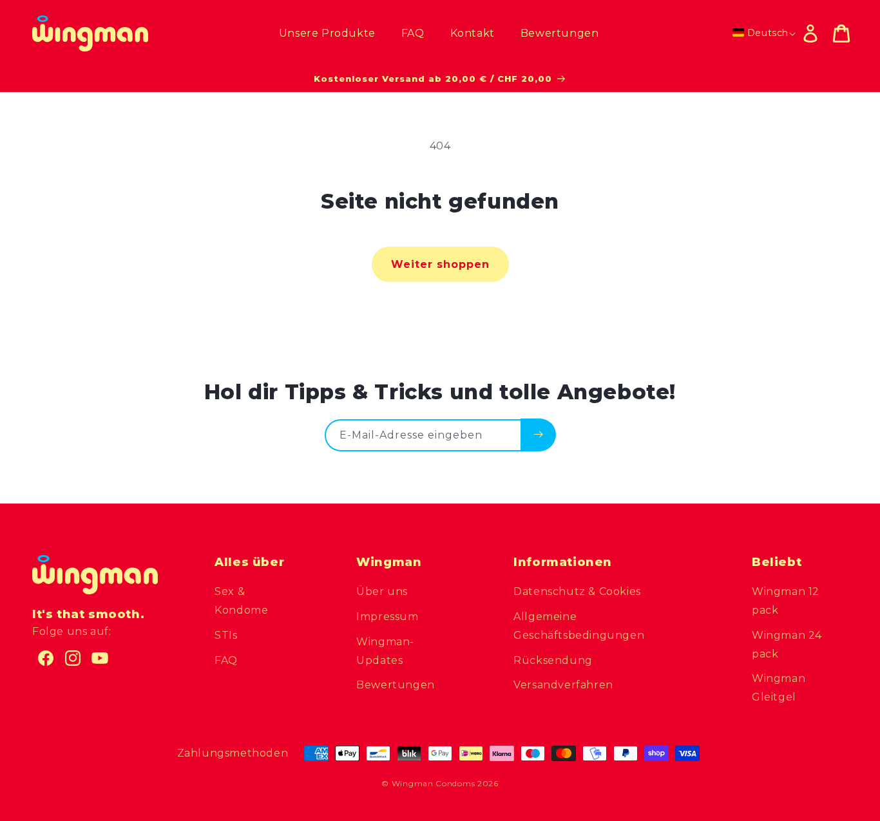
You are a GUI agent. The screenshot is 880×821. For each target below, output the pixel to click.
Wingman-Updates (385, 651)
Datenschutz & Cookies (577, 591)
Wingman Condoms (433, 783)
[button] (841, 33)
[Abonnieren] (538, 435)
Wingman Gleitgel (778, 687)
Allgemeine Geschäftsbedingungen (578, 625)
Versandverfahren (563, 685)
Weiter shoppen (440, 264)
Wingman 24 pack (787, 644)
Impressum (387, 616)
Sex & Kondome (241, 600)
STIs (226, 635)
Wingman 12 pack (785, 600)
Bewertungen (395, 685)
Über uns (382, 591)
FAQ (226, 660)
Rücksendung (553, 660)
